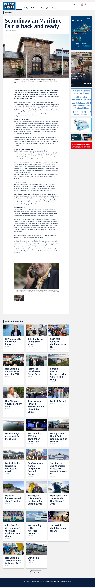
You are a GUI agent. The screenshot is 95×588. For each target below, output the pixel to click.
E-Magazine (35, 8)
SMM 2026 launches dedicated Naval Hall (58, 343)
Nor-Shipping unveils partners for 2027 (13, 404)
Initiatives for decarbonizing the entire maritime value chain (12, 531)
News (19, 8)
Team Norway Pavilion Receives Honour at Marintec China (36, 407)
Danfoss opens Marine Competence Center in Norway (35, 469)
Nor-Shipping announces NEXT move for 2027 (13, 371)
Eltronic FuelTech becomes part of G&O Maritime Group (58, 374)
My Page (26, 8)
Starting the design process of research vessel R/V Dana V (58, 469)
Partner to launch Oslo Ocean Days (34, 371)
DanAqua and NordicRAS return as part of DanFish (58, 437)
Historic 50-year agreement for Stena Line (13, 436)
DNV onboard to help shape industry (13, 341)
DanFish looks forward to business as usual (12, 467)
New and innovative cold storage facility (13, 498)
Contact (54, 8)
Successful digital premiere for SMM (58, 528)
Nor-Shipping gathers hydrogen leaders (34, 529)
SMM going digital (33, 559)
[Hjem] (9, 6)
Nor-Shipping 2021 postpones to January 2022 (13, 560)
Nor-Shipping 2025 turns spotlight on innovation (34, 437)
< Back (36, 572)
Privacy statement (66, 581)
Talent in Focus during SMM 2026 (35, 341)
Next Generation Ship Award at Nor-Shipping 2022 (58, 500)
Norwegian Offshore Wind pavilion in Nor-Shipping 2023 (36, 500)
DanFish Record (58, 401)
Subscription (45, 8)
